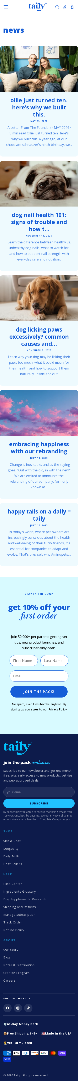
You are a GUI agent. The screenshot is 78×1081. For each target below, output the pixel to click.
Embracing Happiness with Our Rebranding (39, 448)
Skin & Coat (12, 841)
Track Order (12, 922)
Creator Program (16, 973)
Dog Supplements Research (24, 899)
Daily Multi (11, 856)
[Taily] (39, 748)
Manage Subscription (19, 914)
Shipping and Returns (19, 907)
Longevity (11, 848)
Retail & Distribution (19, 965)
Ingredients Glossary (19, 891)
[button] (5, 6)
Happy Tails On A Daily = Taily (39, 515)
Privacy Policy (58, 815)
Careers (9, 980)
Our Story (10, 949)
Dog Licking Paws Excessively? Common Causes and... (39, 336)
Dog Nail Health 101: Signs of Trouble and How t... (39, 221)
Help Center (12, 884)
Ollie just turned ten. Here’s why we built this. (39, 107)
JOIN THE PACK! (39, 691)
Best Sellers (12, 864)
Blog (6, 957)
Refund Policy (13, 930)
